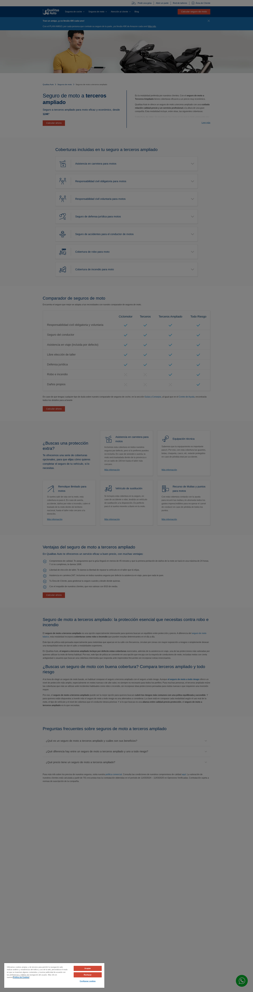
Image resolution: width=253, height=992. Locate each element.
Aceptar (87, 968)
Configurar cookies (88, 981)
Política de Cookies (21, 977)
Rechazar (87, 975)
